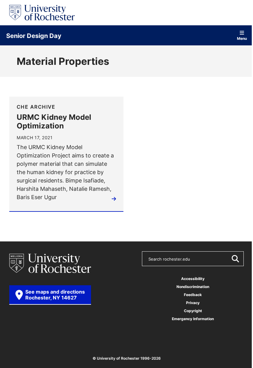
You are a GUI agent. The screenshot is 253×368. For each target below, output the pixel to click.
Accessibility (193, 278)
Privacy (193, 302)
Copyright (193, 310)
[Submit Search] (235, 259)
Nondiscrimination (192, 286)
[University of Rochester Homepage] (42, 12)
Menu (242, 38)
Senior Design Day (33, 35)
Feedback (193, 294)
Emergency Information (193, 318)
